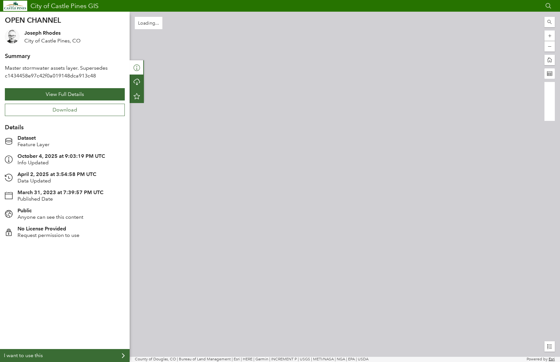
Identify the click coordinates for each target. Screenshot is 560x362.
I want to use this (23, 355)
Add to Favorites (137, 96)
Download (64, 110)
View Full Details (65, 94)
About (137, 67)
